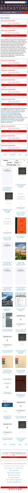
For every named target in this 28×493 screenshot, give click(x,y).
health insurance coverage (8, 120)
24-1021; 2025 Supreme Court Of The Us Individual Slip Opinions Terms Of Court (20, 289)
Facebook (9, 489)
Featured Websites (14, 482)
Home (2, 15)
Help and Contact (14, 473)
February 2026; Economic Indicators (7, 393)
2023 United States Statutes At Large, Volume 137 (20, 371)
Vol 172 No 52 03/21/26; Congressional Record (20, 417)
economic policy (5, 111)
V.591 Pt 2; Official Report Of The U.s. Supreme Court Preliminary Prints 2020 (7, 238)
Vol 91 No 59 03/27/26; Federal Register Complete (21, 352)
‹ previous (12, 155)
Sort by (9, 162)
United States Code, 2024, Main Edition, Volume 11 (20, 396)
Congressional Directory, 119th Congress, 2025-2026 (20, 264)
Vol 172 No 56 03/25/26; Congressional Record (20, 330)
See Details (14, 457)
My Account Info (14, 475)
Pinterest (18, 489)
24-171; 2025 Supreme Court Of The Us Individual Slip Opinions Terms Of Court (7, 189)
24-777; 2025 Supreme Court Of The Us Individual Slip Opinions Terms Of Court (7, 289)
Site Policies (14, 470)
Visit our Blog (14, 487)
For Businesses (14, 477)
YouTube (16, 489)
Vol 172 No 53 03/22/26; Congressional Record (7, 438)
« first (5, 155)
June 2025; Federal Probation (21, 309)
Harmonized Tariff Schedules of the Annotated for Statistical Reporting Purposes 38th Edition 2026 (7, 417)
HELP (14, 12)
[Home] (14, 9)
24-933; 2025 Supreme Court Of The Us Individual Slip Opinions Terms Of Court (7, 263)
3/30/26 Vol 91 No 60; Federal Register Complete (7, 211)
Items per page (11, 165)
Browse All (7, 15)
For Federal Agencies (14, 480)
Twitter (12, 489)
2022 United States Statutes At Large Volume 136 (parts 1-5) (7, 371)
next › (20, 155)
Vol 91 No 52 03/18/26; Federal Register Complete (21, 439)
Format (5, 160)
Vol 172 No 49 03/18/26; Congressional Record (7, 351)
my (6, 12)
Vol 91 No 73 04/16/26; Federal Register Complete (21, 186)
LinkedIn (21, 489)
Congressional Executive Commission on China (10, 113)
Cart (25, 12)
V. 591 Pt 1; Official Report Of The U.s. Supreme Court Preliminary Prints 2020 (21, 214)
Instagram (14, 489)
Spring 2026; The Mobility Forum (7, 309)
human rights (19, 116)
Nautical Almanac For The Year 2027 (20, 236)
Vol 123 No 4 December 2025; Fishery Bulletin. (7, 330)
